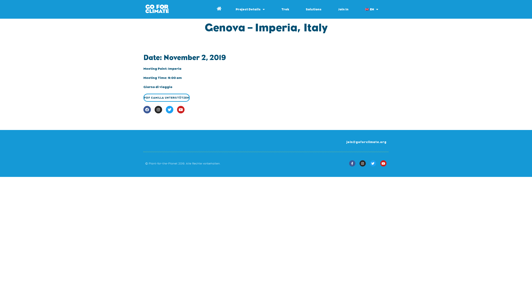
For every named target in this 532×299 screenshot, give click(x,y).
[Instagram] (158, 109)
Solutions (313, 9)
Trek (285, 9)
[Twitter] (169, 109)
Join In (343, 9)
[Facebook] (147, 109)
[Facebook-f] (352, 163)
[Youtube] (181, 109)
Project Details (248, 9)
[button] (166, 98)
